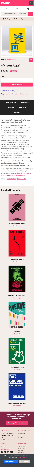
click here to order (23, 173)
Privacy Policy (5, 440)
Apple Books (21, 179)
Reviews (25, 102)
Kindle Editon (11, 179)
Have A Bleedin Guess (17, 223)
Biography (10, 19)
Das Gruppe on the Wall (17, 403)
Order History (22, 448)
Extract (22, 107)
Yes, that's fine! (11, 462)
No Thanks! (24, 462)
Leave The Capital (17, 259)
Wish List (20, 450)
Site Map (20, 437)
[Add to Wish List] (31, 60)
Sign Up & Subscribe (16, 423)
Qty (2, 76)
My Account (21, 446)
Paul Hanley (11, 59)
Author (17, 112)
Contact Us (21, 433)
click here (21, 458)
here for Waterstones (17, 175)
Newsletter (21, 452)
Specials (3, 446)
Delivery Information (7, 435)
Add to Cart (17, 84)
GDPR (19, 435)
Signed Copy (23, 94)
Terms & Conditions (7, 433)
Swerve (17, 331)
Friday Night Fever (17, 367)
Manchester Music (12, 94)
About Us (3, 437)
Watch (11, 107)
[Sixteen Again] (17, 42)
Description (11, 102)
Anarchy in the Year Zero (17, 295)
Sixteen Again (20, 19)
